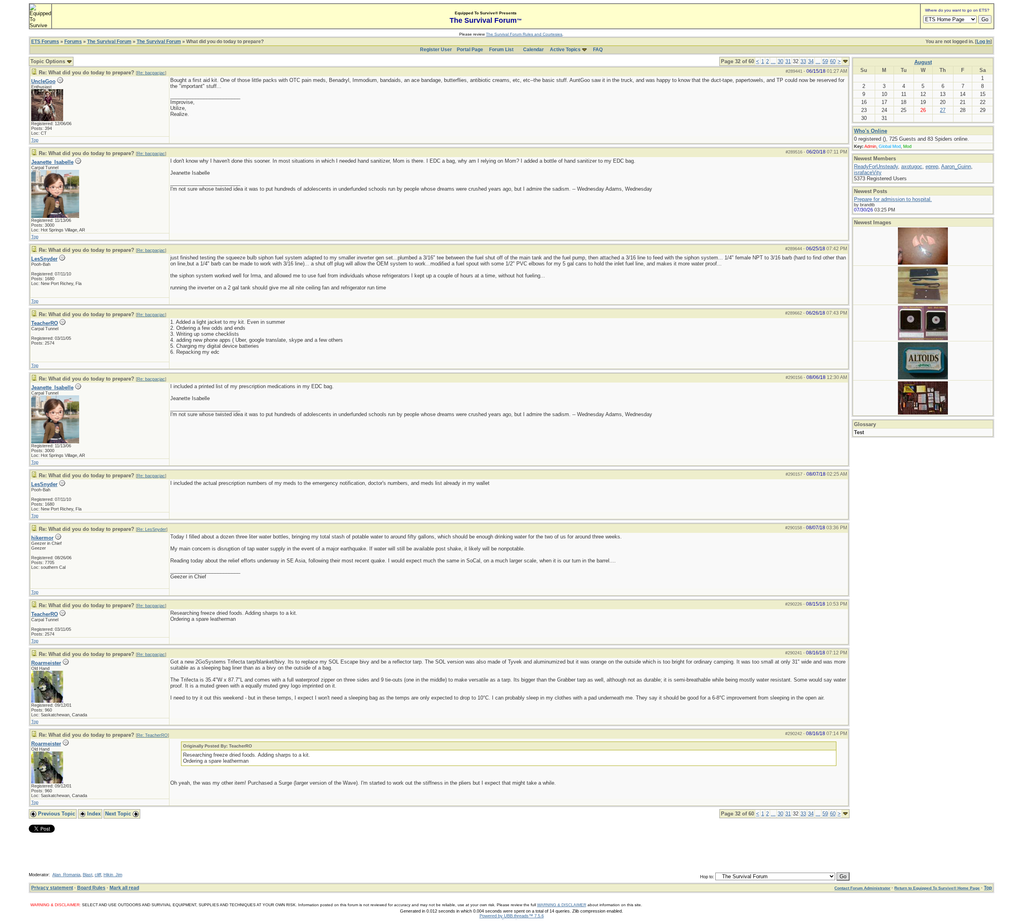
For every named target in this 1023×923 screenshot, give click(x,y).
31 (788, 61)
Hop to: (707, 876)
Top (34, 140)
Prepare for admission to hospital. (893, 199)
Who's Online (870, 131)
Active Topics (565, 49)
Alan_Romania (66, 874)
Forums (73, 41)
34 (811, 61)
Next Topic (119, 814)
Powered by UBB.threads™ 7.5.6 (512, 915)
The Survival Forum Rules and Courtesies (524, 34)
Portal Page (470, 49)
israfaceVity (868, 172)
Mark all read (124, 888)
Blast (87, 874)
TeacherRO (44, 323)
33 (803, 61)
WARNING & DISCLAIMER (561, 905)
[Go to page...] (845, 61)
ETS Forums (45, 41)
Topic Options (48, 61)
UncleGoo (43, 81)
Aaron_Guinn (956, 166)
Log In (983, 41)
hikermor (42, 538)
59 (825, 61)
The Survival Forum (109, 41)
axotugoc (911, 166)
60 (833, 61)
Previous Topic (55, 814)
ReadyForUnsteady (876, 166)
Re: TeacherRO (152, 735)
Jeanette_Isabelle (52, 162)
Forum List (501, 49)
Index (93, 814)
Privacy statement (52, 888)
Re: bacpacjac (151, 72)
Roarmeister (46, 663)
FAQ (598, 49)
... (773, 61)
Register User (436, 49)
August (923, 62)
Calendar (533, 49)
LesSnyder (44, 259)
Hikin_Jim (112, 874)
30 (780, 61)
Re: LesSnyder (151, 529)
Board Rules (91, 888)
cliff (98, 874)
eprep (931, 166)
